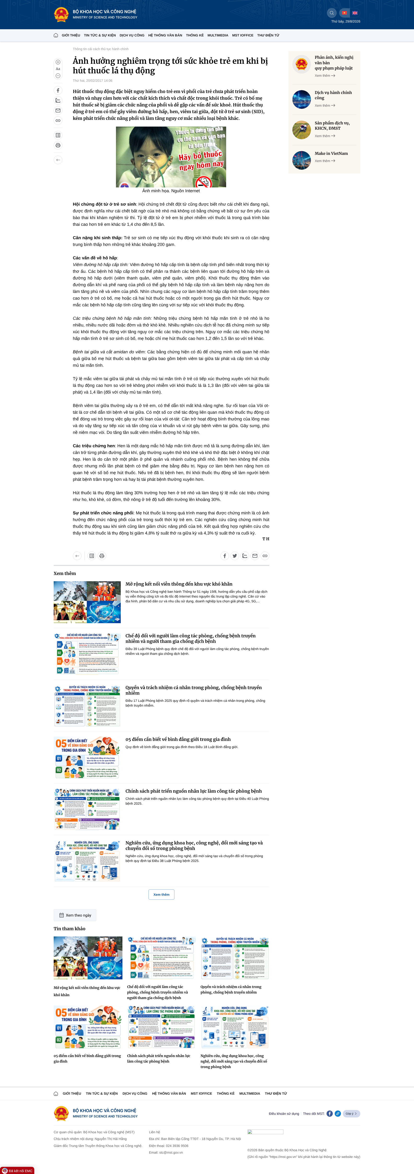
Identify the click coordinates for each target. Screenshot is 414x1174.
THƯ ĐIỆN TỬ (268, 35)
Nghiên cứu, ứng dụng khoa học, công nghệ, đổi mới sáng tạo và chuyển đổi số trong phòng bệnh (194, 845)
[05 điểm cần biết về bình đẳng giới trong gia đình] (87, 758)
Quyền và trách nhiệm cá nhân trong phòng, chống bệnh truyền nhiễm (194, 690)
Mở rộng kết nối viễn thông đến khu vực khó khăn (179, 584)
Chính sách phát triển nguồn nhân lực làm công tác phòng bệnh (194, 791)
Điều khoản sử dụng (284, 1114)
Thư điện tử (276, 1093)
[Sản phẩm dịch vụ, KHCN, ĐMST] (301, 130)
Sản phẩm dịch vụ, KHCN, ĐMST (332, 126)
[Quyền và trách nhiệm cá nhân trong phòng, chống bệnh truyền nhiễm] (87, 706)
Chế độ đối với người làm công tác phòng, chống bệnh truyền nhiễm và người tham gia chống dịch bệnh (191, 638)
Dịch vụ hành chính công (333, 95)
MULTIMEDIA (217, 35)
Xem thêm (162, 894)
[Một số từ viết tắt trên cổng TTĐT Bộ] (58, 135)
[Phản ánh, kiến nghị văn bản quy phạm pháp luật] (301, 64)
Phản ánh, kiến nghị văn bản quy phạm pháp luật (334, 63)
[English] (355, 12)
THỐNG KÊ (195, 35)
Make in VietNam (331, 153)
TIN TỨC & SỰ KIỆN (100, 35)
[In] (58, 145)
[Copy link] (338, 1113)
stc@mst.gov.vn (171, 1152)
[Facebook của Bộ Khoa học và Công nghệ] (330, 1113)
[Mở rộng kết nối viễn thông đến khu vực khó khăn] (87, 602)
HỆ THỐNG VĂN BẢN (165, 35)
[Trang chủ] (56, 35)
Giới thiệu (71, 35)
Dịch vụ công (132, 35)
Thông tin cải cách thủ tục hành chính (101, 49)
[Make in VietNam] (301, 160)
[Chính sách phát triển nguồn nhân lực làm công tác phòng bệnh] (87, 809)
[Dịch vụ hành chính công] (301, 99)
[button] (58, 69)
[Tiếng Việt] (344, 12)
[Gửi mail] (58, 110)
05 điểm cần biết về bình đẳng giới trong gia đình (178, 739)
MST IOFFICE (242, 35)
